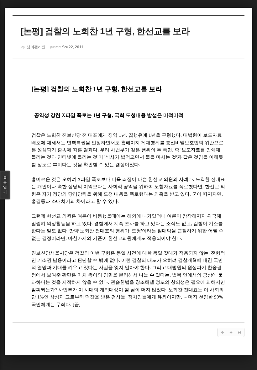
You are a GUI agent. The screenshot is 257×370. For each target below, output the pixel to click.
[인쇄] (239, 332)
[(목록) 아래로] (231, 332)
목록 (5, 185)
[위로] (222, 332)
